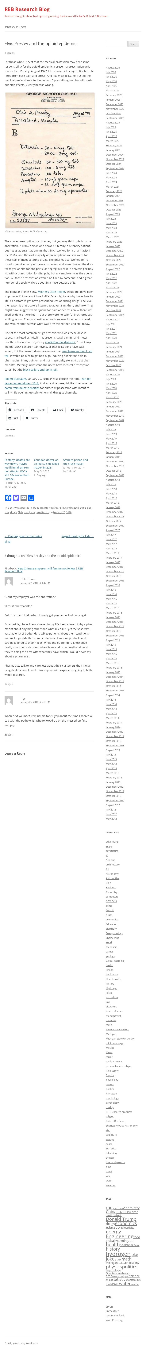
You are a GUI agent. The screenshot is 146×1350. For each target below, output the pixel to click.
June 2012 (111, 814)
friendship (111, 947)
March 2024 (112, 186)
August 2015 (113, 640)
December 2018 (114, 461)
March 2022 (112, 287)
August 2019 (113, 425)
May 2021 (111, 333)
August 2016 (113, 585)
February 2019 (114, 452)
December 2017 (114, 512)
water (109, 1180)
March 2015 (112, 663)
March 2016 (112, 608)
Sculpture (111, 1134)
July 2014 (111, 699)
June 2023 (111, 223)
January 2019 (113, 457)
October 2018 (113, 470)
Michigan (111, 1034)
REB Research (113, 1276)
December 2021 (114, 301)
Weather (111, 1185)
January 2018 (113, 507)
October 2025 (113, 113)
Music (109, 1052)
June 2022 (111, 273)
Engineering (112, 938)
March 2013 (112, 773)
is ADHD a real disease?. (60, 342)
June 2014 (111, 704)
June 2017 (111, 539)
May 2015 (111, 654)
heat (137, 1245)
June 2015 (111, 649)
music (109, 1057)
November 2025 (115, 108)
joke (134, 1254)
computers (112, 896)
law (64, 507)
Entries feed (112, 1311)
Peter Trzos (28, 579)
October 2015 (113, 631)
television (111, 1153)
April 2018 (111, 498)
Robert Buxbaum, (16, 379)
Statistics (111, 1148)
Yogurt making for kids (78, 536)
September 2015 (115, 635)
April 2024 (111, 182)
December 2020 (114, 356)
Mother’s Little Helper (51, 292)
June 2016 (111, 594)
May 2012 (111, 818)
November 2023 (115, 205)
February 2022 (114, 292)
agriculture (112, 850)
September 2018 (115, 475)
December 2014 (114, 676)
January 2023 (113, 246)
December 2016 (114, 567)
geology (110, 956)
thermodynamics (115, 1162)
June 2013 (111, 759)
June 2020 (111, 383)
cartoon (119, 1208)
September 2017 (115, 525)
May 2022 (111, 278)
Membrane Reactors (117, 1029)
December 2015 (114, 621)
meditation (42, 512)
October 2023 (113, 209)
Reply (8, 684)
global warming (117, 1240)
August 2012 (113, 805)
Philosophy (112, 1070)
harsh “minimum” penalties (22, 388)
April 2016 (111, 603)
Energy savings (114, 933)
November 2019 (115, 415)
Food (109, 942)
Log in (109, 1306)
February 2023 (114, 241)
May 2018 (111, 493)
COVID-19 (111, 901)
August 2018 (113, 479)
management (113, 1015)
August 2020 (113, 374)
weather (135, 1284)
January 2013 (113, 782)
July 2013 (111, 754)
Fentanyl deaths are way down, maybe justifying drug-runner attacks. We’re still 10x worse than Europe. (17, 469)
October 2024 (113, 163)
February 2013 (114, 777)
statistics (119, 1279)
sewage (110, 1139)
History (110, 983)
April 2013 (111, 768)
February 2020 (114, 402)
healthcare (55, 507)
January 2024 (113, 196)
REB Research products (119, 1112)
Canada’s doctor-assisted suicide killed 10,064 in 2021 (46, 463)
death (109, 1215)
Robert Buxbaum (115, 1121)
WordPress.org (114, 1320)
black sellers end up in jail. (40, 369)
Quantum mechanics (117, 1273)
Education (111, 924)
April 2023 (111, 232)
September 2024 (115, 168)
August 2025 (113, 122)
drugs (36, 507)
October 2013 (113, 741)
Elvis (20, 512)
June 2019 (111, 434)
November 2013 (115, 736)
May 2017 (111, 544)
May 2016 (111, 599)
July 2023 (111, 218)
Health (44, 507)
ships (109, 1279)
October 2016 (113, 576)
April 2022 (111, 283)
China (111, 1211)
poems (110, 1084)
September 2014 (115, 690)
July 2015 (111, 644)
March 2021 (112, 342)
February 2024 (114, 191)
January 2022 (113, 296)
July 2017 (111, 534)
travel (109, 1171)
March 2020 (112, 397)
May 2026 (111, 81)
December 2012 (114, 786)
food (136, 1237)
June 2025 (111, 131)
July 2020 (111, 379)
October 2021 (113, 310)
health (109, 965)
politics (110, 1089)
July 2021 (111, 324)
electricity (111, 928)
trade (109, 1284)
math (109, 1025)
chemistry (132, 1208)
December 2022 (114, 250)
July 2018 (111, 484)
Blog (108, 883)
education (114, 1227)
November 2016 (115, 571)
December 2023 (114, 200)
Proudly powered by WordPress (21, 1343)
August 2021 (113, 319)
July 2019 (111, 429)
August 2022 (113, 269)
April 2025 (111, 136)
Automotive (112, 878)
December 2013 (114, 731)
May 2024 (111, 177)
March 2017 (112, 553)
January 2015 (113, 672)
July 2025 (111, 127)
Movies (110, 1047)
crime (83, 507)
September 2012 (115, 800)
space (109, 1144)
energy (113, 1231)
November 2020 (115, 360)
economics (112, 919)
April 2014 (111, 713)
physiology (112, 1079)
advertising (112, 841)
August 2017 (113, 530)
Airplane (110, 860)
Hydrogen (111, 988)
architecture (113, 864)
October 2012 (113, 796)
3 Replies (9, 53)
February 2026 (114, 95)
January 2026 (113, 99)
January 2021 (113, 351)
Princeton (111, 1093)
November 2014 (115, 681)
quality (110, 1107)
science (134, 1276)
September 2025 (115, 118)
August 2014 (113, 695)
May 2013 (111, 763)
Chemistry (111, 892)
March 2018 (112, 502)
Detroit (110, 910)
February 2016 (114, 612)
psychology (112, 1098)
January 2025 (113, 150)
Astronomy (112, 873)
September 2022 (115, 264)
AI (107, 855)
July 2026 (111, 72)
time (108, 1167)
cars (110, 1207)
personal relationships (118, 1066)
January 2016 (113, 617)
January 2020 (113, 406)
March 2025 (112, 141)
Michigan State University (120, 1038)
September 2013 (115, 745)
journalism (112, 997)
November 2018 (115, 466)
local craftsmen (114, 1011)
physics (114, 1266)
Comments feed (115, 1315)
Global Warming (115, 960)
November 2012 (115, 791)
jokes (109, 992)
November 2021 (115, 305)
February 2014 (114, 722)
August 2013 (113, 750)
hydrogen (118, 1254)
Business (111, 887)
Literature (111, 1006)
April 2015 (111, 658)
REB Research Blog (27, 9)
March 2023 (112, 237)
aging (109, 846)
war (108, 1176)
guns (130, 1241)
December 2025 (114, 104)
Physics (110, 1075)
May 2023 (111, 228)
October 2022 (113, 260)
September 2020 (115, 370)
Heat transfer (113, 979)
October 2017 (113, 521)
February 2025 (114, 145)
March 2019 (112, 447)
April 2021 (111, 338)
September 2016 (115, 580)
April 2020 (111, 392)
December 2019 (114, 411)
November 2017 (115, 516)
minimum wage (114, 1043)
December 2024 (114, 154)
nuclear (121, 1263)
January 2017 (113, 562)
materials (111, 1020)
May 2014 (111, 708)
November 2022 (115, 255)
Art (107, 869)
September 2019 (115, 420)
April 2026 (111, 86)
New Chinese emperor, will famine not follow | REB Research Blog (44, 570)
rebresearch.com (15, 27)
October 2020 (113, 365)
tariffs (130, 1279)
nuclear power (114, 1061)
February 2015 (114, 667)
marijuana (29, 512)
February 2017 (114, 557)
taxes (137, 1279)
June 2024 (111, 173)
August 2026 (113, 67)
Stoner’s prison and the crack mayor (75, 461)
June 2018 (111, 489)
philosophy (132, 1263)
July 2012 (111, 809)
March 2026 (112, 90)
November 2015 (115, 626)
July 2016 (111, 589)
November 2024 (115, 159)
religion (110, 1116)
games (109, 951)
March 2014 (112, 718)
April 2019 (111, 443)
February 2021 (114, 347)
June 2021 (111, 328)
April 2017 (111, 548)
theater (110, 1157)
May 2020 (111, 388)
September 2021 (115, 315)
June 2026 (111, 76)
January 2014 (113, 727)
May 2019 (111, 438)
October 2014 (113, 686)
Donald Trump (121, 1219)
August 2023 (113, 214)
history (113, 1249)
